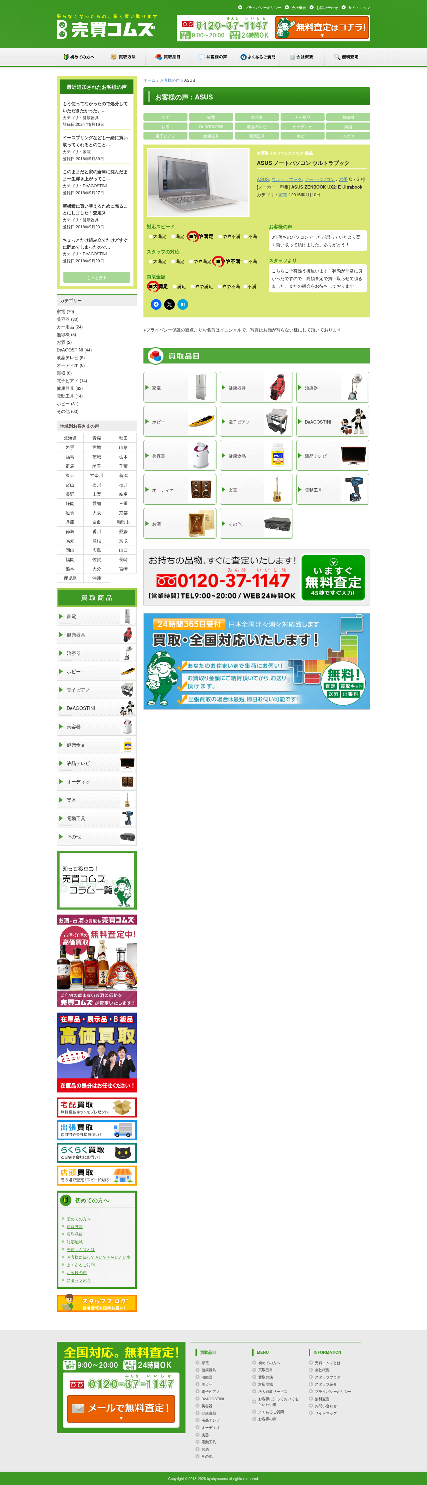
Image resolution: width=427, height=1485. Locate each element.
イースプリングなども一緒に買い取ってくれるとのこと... (95, 141)
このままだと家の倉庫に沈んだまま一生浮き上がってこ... (95, 175)
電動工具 (257, 136)
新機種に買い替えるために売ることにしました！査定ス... (95, 209)
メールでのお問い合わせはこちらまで (333, 577)
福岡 (70, 559)
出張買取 (97, 1130)
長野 (70, 494)
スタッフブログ (97, 1303)
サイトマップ (359, 7)
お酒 (165, 126)
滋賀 (70, 512)
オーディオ (303, 126)
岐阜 (123, 494)
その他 (348, 136)
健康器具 (211, 136)
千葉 (123, 466)
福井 (123, 484)
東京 (70, 475)
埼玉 (96, 466)
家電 (211, 117)
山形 (123, 447)
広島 (96, 550)
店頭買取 (97, 1176)
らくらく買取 (97, 1153)
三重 (123, 503)
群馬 (70, 466)
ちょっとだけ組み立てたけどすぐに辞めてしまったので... (95, 243)
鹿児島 (70, 578)
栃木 (123, 456)
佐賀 (96, 559)
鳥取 (123, 540)
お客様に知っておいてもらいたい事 (99, 1257)
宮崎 (123, 568)
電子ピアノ (165, 136)
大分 (96, 568)
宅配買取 (97, 1107)
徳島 (70, 531)
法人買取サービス (273, 1391)
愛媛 (123, 531)
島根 (96, 540)
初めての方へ (79, 57)
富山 (70, 484)
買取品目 (168, 57)
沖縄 (96, 578)
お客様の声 (213, 57)
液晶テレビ (257, 126)
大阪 (96, 512)
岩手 (343, 179)
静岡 (70, 503)
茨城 (96, 456)
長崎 (123, 559)
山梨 (96, 494)
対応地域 (75, 1241)
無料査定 (347, 57)
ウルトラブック (287, 179)
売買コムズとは (81, 1249)
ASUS (263, 179)
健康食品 (76, 744)
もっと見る (97, 277)
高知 (70, 540)
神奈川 (96, 475)
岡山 (70, 550)
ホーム (149, 80)
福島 (70, 456)
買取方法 (123, 57)
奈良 (96, 522)
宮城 (96, 447)
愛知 (96, 503)
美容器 (257, 117)
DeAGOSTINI (211, 126)
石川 (96, 484)
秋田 (123, 438)
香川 (96, 531)
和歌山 (123, 522)
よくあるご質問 (258, 57)
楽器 (348, 126)
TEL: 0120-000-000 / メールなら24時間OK (121, 1409)
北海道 (70, 438)
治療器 (74, 653)
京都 (123, 512)
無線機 (348, 117)
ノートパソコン (320, 179)
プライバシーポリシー (263, 7)
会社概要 (299, 7)
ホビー (303, 136)
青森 (96, 438)
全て (165, 117)
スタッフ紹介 (79, 1280)
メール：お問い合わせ (322, 27)
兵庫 (70, 522)
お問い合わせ (327, 7)
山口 (123, 550)
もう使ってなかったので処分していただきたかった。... (95, 106)
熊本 (70, 568)
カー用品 (303, 117)
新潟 (123, 475)
